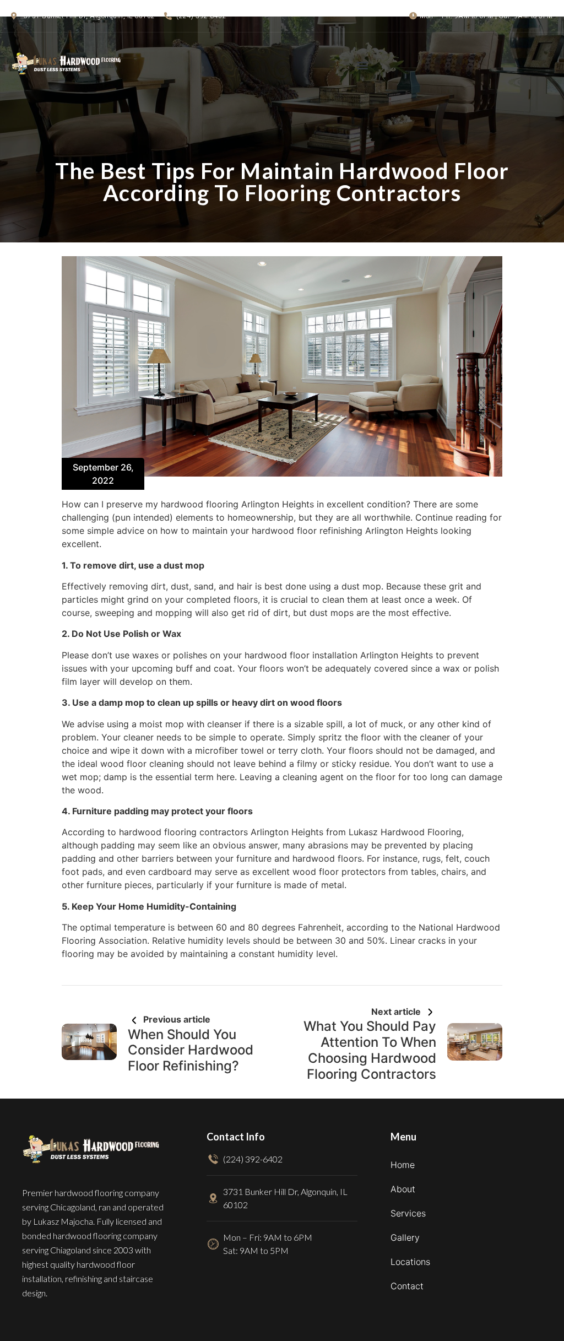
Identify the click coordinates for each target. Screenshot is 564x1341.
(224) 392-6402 (201, 16)
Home (403, 1164)
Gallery (405, 1237)
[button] (362, 65)
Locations (410, 1261)
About (403, 1188)
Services (408, 1213)
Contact (407, 1285)
